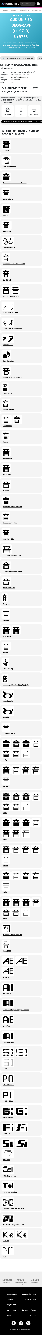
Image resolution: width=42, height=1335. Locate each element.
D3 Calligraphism (9, 1176)
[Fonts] (10, 3)
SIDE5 (5, 1069)
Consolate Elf (8, 458)
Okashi (5, 442)
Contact (15, 1310)
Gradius (6, 977)
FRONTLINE (7, 1133)
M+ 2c (5, 813)
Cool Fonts (10, 1299)
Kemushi (6, 1241)
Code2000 (7, 951)
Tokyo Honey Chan (10, 1192)
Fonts (5, 10)
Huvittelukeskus (9, 588)
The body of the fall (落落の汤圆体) (16, 685)
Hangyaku (7, 604)
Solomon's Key (8, 1042)
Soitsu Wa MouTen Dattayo (13, 1208)
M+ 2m (5, 786)
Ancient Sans (8, 199)
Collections (24, 10)
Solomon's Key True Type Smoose (16, 1010)
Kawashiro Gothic (10, 523)
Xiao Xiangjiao (8, 361)
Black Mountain (9, 248)
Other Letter (15, 80)
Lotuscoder (7, 426)
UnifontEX (6, 652)
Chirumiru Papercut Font (12, 507)
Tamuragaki (7, 393)
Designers (34, 1283)
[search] (28, 4)
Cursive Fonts (30, 1299)
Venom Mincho (8, 410)
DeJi (4, 1257)
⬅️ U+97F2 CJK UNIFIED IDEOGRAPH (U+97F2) (18, 58)
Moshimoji (7, 636)
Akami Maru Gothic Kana (12, 329)
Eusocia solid (8, 701)
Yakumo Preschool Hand (12, 571)
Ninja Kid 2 (7, 994)
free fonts (7, 1283)
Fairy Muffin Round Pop (12, 555)
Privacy (25, 1310)
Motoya (6, 490)
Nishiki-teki (7, 280)
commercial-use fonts (21, 1283)
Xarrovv (6, 620)
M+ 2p (5, 760)
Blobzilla (6, 150)
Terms (33, 1310)
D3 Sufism (6, 1160)
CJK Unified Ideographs (19, 77)
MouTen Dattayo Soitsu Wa (13, 1224)
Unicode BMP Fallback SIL (12, 935)
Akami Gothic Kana (10, 312)
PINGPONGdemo (9, 1101)
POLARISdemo (8, 1085)
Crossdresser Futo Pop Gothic (14, 183)
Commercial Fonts (29, 1294)
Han (12, 82)
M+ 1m (5, 892)
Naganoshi (7, 231)
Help (7, 1310)
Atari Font (7, 1026)
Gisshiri (6, 215)
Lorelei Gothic (8, 539)
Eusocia (6, 717)
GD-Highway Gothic (11, 296)
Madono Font (8, 345)
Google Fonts (11, 1305)
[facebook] (14, 1323)
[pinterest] (28, 1323)
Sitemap (32, 1315)
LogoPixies (7, 474)
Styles (13, 10)
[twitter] (21, 1323)
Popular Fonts (11, 1294)
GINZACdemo (8, 1117)
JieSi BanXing (8, 669)
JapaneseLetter (9, 733)
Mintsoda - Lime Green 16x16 (14, 264)
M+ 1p (5, 839)
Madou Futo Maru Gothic (12, 377)
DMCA (8, 1315)
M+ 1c (5, 919)
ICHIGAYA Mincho (9, 167)
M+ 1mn (5, 866)
